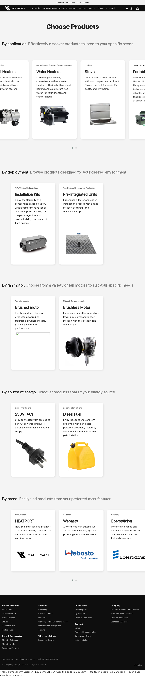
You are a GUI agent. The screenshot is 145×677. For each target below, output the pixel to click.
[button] (72, 148)
